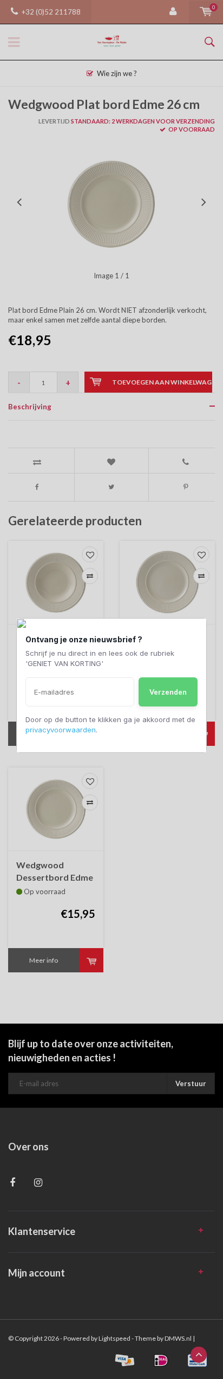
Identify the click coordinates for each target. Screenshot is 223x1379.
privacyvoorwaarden (60, 729)
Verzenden (168, 692)
